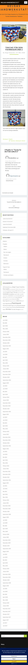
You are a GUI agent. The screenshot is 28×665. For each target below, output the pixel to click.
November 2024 (6, 374)
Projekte (10, 139)
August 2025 (6, 348)
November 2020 (6, 508)
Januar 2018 (6, 605)
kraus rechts (15, 295)
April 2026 (5, 326)
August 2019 (6, 551)
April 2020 (5, 528)
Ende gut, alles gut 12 (8, 230)
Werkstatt (6, 263)
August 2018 (6, 585)
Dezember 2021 (6, 471)
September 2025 (7, 346)
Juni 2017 (5, 625)
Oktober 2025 (6, 343)
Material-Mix (14, 299)
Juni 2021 (5, 488)
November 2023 (6, 406)
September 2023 (7, 411)
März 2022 (5, 463)
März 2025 (5, 363)
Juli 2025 (5, 351)
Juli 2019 (5, 554)
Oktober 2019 (6, 545)
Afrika (11, 287)
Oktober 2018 (6, 580)
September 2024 (7, 380)
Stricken (6, 260)
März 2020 (5, 531)
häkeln (16, 294)
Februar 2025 (6, 366)
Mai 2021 (5, 491)
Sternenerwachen (20, 307)
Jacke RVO (21, 294)
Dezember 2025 (6, 337)
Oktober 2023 (6, 408)
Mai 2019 (5, 560)
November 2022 (6, 440)
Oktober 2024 (6, 377)
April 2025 (5, 360)
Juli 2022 (5, 451)
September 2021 (7, 480)
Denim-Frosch (18, 289)
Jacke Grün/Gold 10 (7, 218)
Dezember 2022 (6, 437)
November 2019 (6, 543)
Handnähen (6, 294)
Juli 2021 (5, 486)
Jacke (18, 294)
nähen (17, 301)
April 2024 (5, 394)
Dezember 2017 (6, 608)
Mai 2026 (5, 323)
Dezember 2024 (6, 371)
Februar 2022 (6, 466)
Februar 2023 (6, 431)
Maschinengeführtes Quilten (7, 299)
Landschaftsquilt (18, 297)
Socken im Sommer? (8, 221)
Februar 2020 (6, 534)
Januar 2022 (6, 468)
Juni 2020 (5, 523)
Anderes (5, 241)
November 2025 (6, 340)
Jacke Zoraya (5, 295)
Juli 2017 (5, 623)
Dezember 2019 (6, 540)
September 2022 (7, 446)
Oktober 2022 (6, 443)
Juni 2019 (5, 557)
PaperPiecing (8, 303)
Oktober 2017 (6, 614)
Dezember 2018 (6, 574)
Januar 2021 (6, 503)
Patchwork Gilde (7, 305)
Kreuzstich (20, 295)
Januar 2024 (6, 400)
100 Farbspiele (6, 287)
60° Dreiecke (12, 141)
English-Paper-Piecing (11, 292)
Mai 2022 (5, 457)
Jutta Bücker (10, 295)
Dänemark (13, 290)
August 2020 (6, 517)
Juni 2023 (5, 420)
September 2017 (7, 617)
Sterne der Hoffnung (12, 307)
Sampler (7, 307)
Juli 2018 (5, 588)
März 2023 (5, 428)
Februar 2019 (6, 568)
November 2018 (6, 577)
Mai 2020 (5, 525)
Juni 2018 (5, 591)
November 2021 (6, 474)
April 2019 (5, 563)
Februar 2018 (6, 603)
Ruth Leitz (4, 307)
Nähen (5, 249)
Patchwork (5, 139)
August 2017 (6, 620)
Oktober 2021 (6, 477)
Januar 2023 (6, 434)
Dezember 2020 (6, 505)
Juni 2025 (5, 354)
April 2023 (5, 426)
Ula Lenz (21, 309)
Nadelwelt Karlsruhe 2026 (9, 227)
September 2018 (7, 583)
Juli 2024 (5, 386)
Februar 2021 (6, 500)
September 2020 (7, 514)
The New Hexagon (16, 309)
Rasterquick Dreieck (20, 141)
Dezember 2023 (6, 403)
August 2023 (6, 414)
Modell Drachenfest (13, 300)
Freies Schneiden (22, 292)
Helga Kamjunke (10, 52)
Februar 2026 (6, 331)
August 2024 (6, 383)
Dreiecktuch (9, 290)
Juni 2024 (5, 388)
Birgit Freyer (15, 287)
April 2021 (5, 494)
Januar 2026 (6, 334)
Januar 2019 (6, 571)
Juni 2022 (5, 454)
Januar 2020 (6, 537)
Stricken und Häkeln (8, 275)
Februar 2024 (6, 397)
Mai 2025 (5, 357)
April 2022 (5, 460)
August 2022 (6, 448)
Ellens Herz (18, 290)
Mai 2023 (5, 423)
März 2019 (5, 565)
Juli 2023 (5, 417)
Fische (18, 292)
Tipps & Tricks (6, 267)
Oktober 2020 (6, 511)
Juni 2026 (5, 320)
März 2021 (5, 497)
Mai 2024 (5, 391)
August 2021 (6, 483)
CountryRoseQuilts (13, 289)
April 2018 (5, 597)
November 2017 (6, 611)
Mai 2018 (5, 594)
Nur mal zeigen (7, 252)
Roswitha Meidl (21, 305)
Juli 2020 (5, 520)
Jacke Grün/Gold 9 (7, 224)
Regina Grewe (14, 305)
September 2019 (7, 548)
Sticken (5, 258)
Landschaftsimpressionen (11, 297)
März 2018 (5, 600)
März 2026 (5, 328)
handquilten (11, 294)
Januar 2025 (6, 368)
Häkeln (5, 246)
